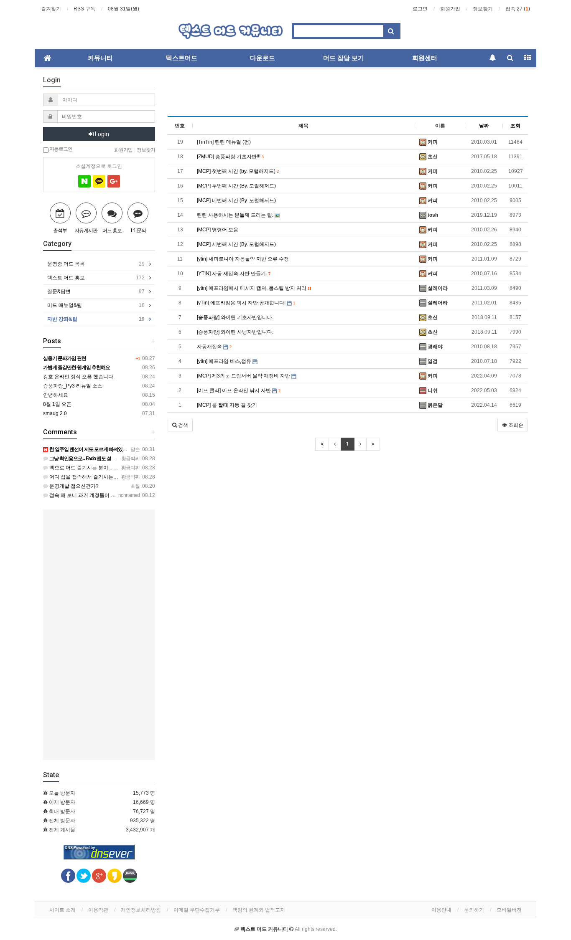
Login (101, 134)
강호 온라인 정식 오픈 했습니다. (79, 377)
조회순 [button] (515, 425)
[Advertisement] (348, 94)
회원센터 (424, 58)
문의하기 (474, 910)
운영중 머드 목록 (96, 264)
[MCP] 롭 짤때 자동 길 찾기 (227, 405)
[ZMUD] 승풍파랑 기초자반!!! (230, 157)
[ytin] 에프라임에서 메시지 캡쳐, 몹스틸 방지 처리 (254, 288)
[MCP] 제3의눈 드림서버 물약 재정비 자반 (244, 376)
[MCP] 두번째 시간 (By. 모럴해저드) (236, 186)
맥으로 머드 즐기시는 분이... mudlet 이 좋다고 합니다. (108, 468)
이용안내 (441, 910)
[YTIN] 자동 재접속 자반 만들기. (233, 273)
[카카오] (99, 181)
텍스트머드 (181, 58)
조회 (515, 126)
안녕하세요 (55, 395)
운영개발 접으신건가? (73, 486)
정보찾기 (483, 9)
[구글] (113, 181)
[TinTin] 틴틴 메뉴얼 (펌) (224, 142)
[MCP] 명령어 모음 (217, 230)
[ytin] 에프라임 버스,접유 (224, 361)
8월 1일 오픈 (57, 404)
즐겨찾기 (51, 9)
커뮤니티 (100, 58)
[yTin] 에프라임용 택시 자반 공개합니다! (246, 303)
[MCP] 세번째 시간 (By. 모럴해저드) (236, 244)
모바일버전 (509, 910)
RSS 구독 (84, 9)
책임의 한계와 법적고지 (258, 910)
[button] (180, 425)
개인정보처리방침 (141, 910)
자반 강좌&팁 (96, 319)
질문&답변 (96, 291)
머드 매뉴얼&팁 (96, 305)
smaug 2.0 (55, 413)
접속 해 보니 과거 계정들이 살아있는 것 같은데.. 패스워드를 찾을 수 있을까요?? (137, 495)
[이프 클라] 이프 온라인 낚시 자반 (238, 390)
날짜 (484, 126)
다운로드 (262, 58)
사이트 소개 (62, 910)
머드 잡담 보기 (343, 58)
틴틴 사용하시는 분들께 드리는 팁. (236, 215)
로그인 (420, 9)
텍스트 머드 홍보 (96, 278)
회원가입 (450, 9)
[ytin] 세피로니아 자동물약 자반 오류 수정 (243, 259)
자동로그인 (60, 149)
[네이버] (84, 181)
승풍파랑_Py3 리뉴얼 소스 (72, 386)
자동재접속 (214, 347)
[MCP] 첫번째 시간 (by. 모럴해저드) (237, 171)
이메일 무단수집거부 (196, 910)
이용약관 (98, 910)
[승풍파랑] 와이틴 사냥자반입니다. (235, 332)
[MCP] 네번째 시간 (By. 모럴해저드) (236, 200)
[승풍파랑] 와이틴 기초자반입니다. (235, 317)
